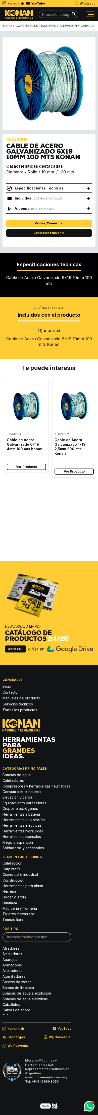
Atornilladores (14, 976)
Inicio (7, 686)
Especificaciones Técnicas (39, 188)
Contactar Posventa (49, 233)
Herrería (9, 891)
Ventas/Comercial (49, 223)
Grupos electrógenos (20, 808)
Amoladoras (12, 954)
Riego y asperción (18, 842)
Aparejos (10, 959)
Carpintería (12, 869)
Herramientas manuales (22, 836)
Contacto (10, 692)
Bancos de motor (17, 982)
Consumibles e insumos (22, 792)
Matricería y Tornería (20, 908)
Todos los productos (20, 710)
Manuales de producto (21, 698)
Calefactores (13, 780)
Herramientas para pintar (23, 886)
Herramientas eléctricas (22, 825)
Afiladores (11, 948)
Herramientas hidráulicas (23, 831)
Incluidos (38, 198)
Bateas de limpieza (18, 988)
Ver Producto (26, 467)
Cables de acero (12, 499)
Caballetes (11, 1004)
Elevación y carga (17, 797)
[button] (89, 14)
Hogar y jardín (14, 897)
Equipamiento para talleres (24, 803)
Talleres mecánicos (19, 914)
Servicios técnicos (18, 704)
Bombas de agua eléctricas (25, 999)
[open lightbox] (49, 83)
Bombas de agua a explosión (27, 993)
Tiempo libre (13, 919)
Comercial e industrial (47, 499)
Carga (84, 506)
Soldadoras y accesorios (23, 848)
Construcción (48, 510)
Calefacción (12, 863)
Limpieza (10, 902)
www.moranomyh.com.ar (45, 1077)
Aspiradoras (12, 970)
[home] (18, 14)
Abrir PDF (15, 649)
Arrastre (86, 497)
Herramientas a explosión (24, 820)
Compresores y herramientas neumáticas (36, 786)
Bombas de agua (17, 775)
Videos (34, 208)
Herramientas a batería (21, 814)
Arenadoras (12, 965)
